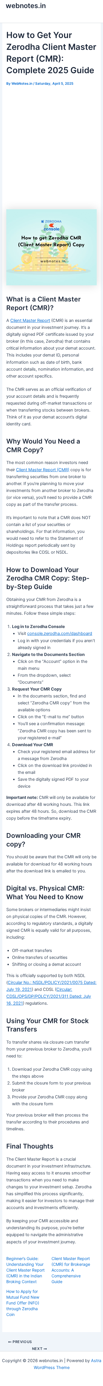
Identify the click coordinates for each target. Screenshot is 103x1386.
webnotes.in (26, 5)
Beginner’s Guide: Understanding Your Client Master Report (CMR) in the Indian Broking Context (25, 1270)
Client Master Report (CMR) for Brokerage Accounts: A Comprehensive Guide (71, 1270)
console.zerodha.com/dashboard (59, 633)
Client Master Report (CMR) (42, 469)
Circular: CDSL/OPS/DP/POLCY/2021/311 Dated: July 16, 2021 (48, 996)
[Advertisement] (51, 148)
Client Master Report (30, 320)
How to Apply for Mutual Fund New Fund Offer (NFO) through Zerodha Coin (22, 1303)
